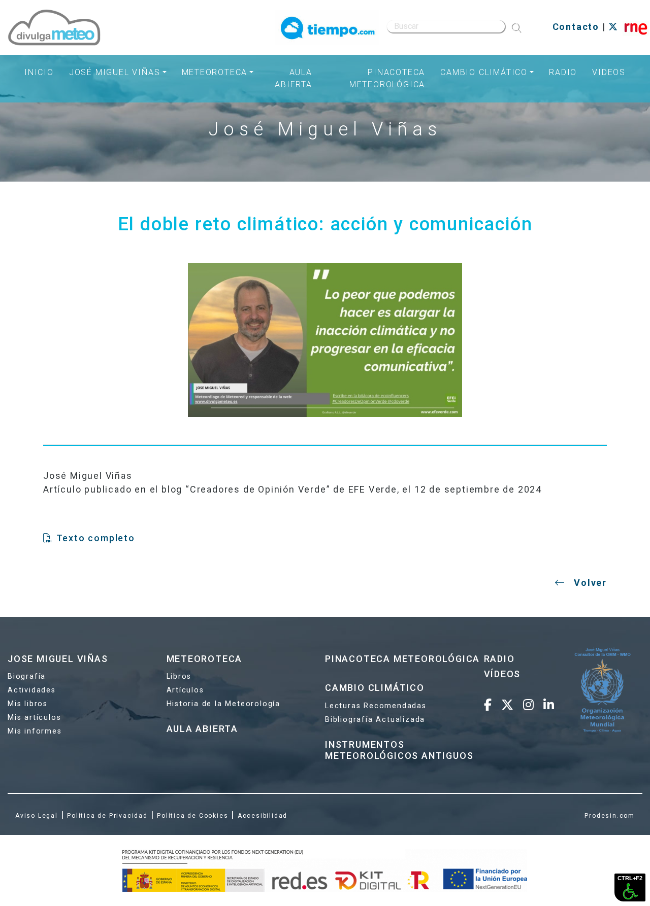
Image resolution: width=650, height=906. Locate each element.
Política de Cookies (192, 815)
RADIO (499, 658)
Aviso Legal (36, 815)
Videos (609, 72)
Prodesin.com (609, 815)
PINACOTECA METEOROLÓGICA (402, 658)
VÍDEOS (502, 674)
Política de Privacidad (107, 815)
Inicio (39, 72)
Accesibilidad (262, 815)
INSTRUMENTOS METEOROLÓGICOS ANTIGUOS (399, 750)
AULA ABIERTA (203, 728)
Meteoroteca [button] (215, 72)
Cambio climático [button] (484, 72)
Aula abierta (293, 78)
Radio (563, 72)
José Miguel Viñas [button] (114, 72)
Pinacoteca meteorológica (387, 78)
